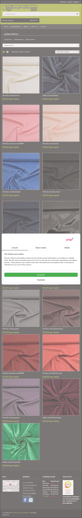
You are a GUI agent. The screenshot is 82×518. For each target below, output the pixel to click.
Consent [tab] (15, 248)
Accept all (41, 275)
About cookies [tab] (41, 248)
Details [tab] (67, 248)
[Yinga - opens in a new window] (70, 239)
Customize (41, 280)
